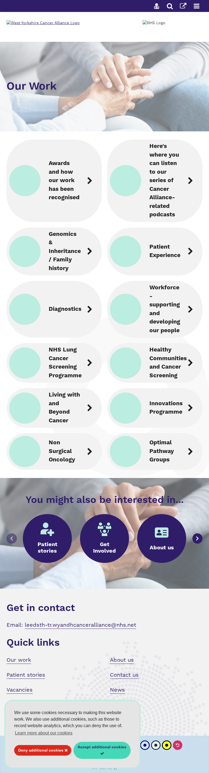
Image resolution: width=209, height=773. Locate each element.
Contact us (124, 674)
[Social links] (183, 6)
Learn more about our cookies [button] (43, 733)
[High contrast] (166, 745)
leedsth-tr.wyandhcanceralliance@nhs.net (80, 625)
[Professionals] (156, 6)
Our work (19, 660)
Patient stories (26, 674)
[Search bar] (170, 6)
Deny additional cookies (39, 752)
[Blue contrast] (145, 745)
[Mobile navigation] (196, 6)
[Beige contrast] (156, 745)
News (117, 689)
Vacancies (20, 689)
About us (122, 660)
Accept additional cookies (100, 752)
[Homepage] (62, 23)
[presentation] (12, 538)
